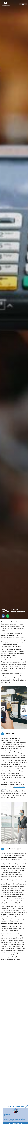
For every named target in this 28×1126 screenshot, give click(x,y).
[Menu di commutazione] (23, 4)
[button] (3, 616)
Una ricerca (5, 760)
